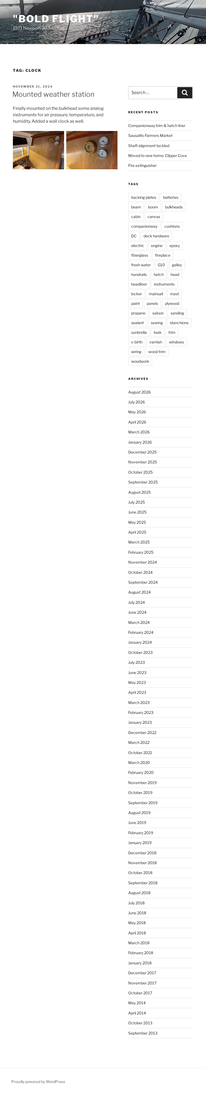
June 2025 (137, 512)
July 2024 (136, 602)
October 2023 (140, 652)
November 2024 (142, 562)
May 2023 (137, 682)
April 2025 (137, 532)
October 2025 (140, 472)
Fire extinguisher (142, 165)
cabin (136, 216)
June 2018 (137, 913)
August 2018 (139, 892)
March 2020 (139, 762)
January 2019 (140, 842)
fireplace (162, 255)
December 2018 (142, 853)
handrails (139, 274)
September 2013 (142, 1033)
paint (135, 303)
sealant (137, 322)
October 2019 (140, 792)
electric (137, 245)
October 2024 (140, 572)
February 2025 (140, 552)
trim (171, 332)
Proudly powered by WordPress (38, 1081)
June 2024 (137, 612)
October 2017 (140, 993)
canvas (154, 216)
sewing (157, 322)
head (175, 274)
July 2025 (136, 502)
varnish (155, 342)
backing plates (143, 197)
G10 (161, 265)
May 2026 (137, 412)
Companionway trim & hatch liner (156, 125)
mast (174, 293)
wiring (136, 351)
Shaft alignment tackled (148, 145)
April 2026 (137, 422)
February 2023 (140, 712)
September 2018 (142, 883)
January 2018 (140, 963)
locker (136, 293)
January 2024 (140, 642)
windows (176, 342)
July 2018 (136, 903)
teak (157, 332)
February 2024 (140, 632)
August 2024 (139, 592)
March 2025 (139, 542)
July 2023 (136, 662)
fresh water (141, 265)
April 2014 (137, 1013)
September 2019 (142, 802)
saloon (158, 313)
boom (153, 207)
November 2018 (142, 862)
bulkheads (174, 207)
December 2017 (142, 973)
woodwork (140, 361)
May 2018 (137, 922)
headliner (139, 284)
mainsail (156, 293)
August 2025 (139, 492)
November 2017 (142, 983)
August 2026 (139, 392)
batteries (170, 197)
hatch (159, 274)
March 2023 (139, 702)
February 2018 (140, 952)
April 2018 (137, 933)
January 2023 (140, 722)
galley (177, 265)
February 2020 (141, 772)
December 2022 (142, 732)
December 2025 (142, 452)
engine (157, 245)
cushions (172, 226)
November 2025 (142, 462)
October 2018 (140, 872)
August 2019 (139, 812)
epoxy (175, 245)
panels (152, 303)
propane (138, 313)
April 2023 (137, 692)
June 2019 (137, 822)
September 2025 (143, 482)
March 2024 (139, 622)
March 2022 (138, 742)
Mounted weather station (53, 94)
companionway (144, 226)
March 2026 (139, 432)
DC (134, 236)
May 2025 (137, 522)
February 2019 (140, 832)
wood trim (156, 351)
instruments (164, 284)
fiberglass (139, 255)
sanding (177, 313)
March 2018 (138, 943)
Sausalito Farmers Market (150, 135)
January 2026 (140, 442)
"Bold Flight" (56, 19)
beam (136, 207)
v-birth (136, 342)
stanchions (179, 322)
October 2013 (140, 1023)
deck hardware (156, 236)
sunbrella (139, 332)
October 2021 (140, 752)
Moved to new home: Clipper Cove (157, 155)
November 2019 (142, 782)
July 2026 (136, 402)
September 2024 (143, 582)
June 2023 (137, 672)
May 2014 (137, 1003)
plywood (172, 303)
